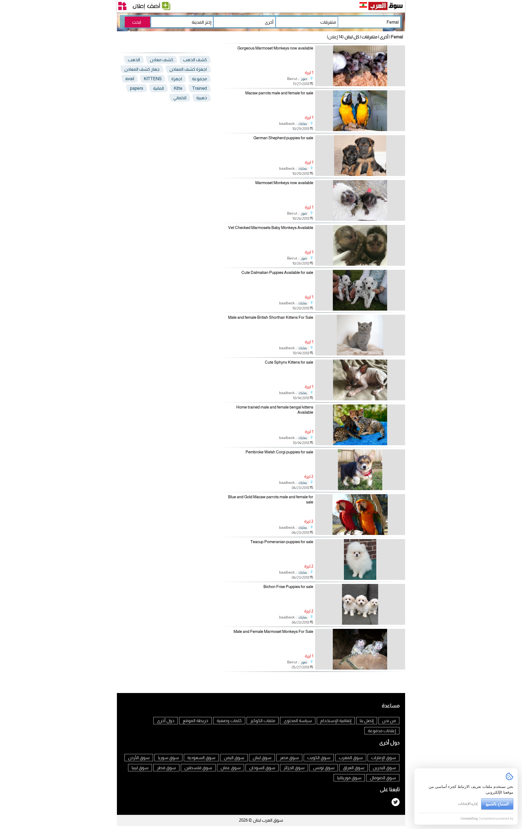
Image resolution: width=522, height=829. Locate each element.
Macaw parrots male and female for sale (279, 93)
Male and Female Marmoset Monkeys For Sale (273, 631)
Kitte (178, 88)
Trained (199, 88)
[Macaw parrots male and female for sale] (360, 129)
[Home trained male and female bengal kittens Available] (360, 443)
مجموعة (199, 78)
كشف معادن (161, 59)
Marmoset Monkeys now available (284, 182)
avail (129, 78)
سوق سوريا (168, 757)
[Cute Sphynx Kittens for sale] (360, 399)
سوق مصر (289, 757)
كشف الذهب (195, 59)
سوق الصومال (383, 777)
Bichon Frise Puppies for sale (288, 586)
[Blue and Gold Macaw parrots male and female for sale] (360, 533)
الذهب (134, 59)
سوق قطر (166, 767)
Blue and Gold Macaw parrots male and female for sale (270, 499)
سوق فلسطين (198, 767)
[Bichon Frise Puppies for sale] (360, 623)
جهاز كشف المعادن (142, 69)
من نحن (389, 720)
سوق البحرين (384, 767)
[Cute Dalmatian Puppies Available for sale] (360, 309)
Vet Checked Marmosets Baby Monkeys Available (270, 227)
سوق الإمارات (383, 757)
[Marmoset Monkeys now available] (360, 219)
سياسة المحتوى (298, 720)
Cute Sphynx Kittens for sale (289, 362)
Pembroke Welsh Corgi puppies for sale (279, 452)
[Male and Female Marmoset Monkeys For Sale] (360, 668)
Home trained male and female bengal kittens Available (274, 410)
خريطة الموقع (195, 720)
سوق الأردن (139, 757)
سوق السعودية (201, 757)
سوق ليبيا (140, 767)
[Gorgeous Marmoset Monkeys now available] (360, 84)
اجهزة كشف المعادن (188, 69)
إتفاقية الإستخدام (335, 720)
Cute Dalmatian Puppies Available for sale (277, 272)
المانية (158, 88)
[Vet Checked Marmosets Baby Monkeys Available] (360, 264)
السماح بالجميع (497, 804)
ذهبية (201, 97)
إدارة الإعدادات (467, 804)
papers (136, 88)
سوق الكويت (318, 757)
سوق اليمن (234, 757)
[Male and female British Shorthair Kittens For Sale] (360, 354)
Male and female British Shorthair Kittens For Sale (270, 317)
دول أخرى (165, 720)
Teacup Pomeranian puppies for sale (281, 541)
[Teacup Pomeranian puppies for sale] (360, 578)
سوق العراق (353, 767)
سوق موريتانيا (349, 777)
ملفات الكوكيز (262, 720)
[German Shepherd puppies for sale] (360, 174)
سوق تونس (323, 767)
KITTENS (152, 78)
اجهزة (176, 78)
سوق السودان (262, 767)
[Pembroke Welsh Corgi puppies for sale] (360, 488)
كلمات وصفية (229, 720)
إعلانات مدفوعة (382, 730)
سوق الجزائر (294, 767)
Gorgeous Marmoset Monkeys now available (275, 48)
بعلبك (303, 124)
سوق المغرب (351, 757)
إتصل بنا (367, 720)
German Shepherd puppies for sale (283, 137)
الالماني (180, 97)
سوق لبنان (262, 757)
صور (304, 79)
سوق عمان (230, 767)
